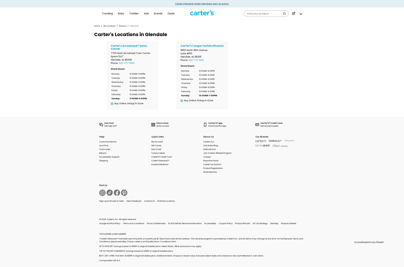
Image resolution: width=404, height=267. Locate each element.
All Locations (109, 26)
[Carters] (260, 141)
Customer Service (107, 141)
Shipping (103, 160)
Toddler (134, 13)
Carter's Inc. (209, 141)
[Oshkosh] (275, 141)
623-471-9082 (126, 63)
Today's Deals (158, 153)
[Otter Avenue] (280, 146)
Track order (104, 149)
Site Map (274, 223)
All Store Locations (166, 201)
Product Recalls (242, 223)
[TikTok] (110, 193)
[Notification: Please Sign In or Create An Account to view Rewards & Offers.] (293, 13)
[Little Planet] (289, 141)
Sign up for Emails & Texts (111, 201)
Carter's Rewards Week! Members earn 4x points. (202, 3)
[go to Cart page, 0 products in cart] (301, 13)
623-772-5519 (196, 60)
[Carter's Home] (202, 13)
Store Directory (210, 172)
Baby (121, 13)
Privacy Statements (156, 223)
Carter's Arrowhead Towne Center (129, 47)
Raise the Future (210, 160)
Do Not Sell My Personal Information (185, 223)
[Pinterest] (124, 193)
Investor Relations (159, 164)
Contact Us (149, 201)
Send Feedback (133, 201)
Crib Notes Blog (210, 145)
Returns (103, 153)
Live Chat (103, 145)
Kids (146, 13)
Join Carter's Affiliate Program (217, 153)
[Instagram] (102, 193)
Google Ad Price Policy (109, 223)
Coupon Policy (226, 223)
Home (97, 26)
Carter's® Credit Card (161, 157)
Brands (158, 13)
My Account (157, 141)
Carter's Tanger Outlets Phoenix (202, 46)
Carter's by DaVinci (212, 164)
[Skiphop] (262, 146)
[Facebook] (117, 193)
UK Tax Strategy (260, 223)
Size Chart (156, 149)
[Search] (284, 13)
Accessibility (210, 223)
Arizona (122, 26)
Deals (171, 13)
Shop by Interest (288, 223)
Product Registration (213, 168)
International (209, 149)
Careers (207, 157)
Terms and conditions (133, 223)
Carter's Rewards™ (160, 160)
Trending (107, 13)
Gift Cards (156, 145)
